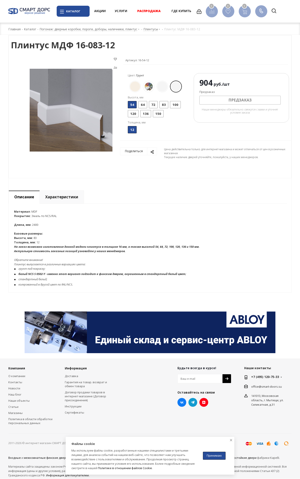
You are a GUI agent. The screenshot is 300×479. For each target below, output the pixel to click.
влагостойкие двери (242, 458)
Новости (14, 388)
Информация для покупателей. (67, 475)
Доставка (71, 376)
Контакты (15, 382)
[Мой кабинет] (199, 11)
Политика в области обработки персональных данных (30, 421)
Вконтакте (181, 402)
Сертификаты (74, 412)
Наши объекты (19, 401)
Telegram (192, 402)
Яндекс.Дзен (203, 402)
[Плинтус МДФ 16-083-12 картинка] (71, 110)
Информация (76, 368)
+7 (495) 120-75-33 (265, 377)
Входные (14, 458)
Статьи (13, 407)
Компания (16, 368)
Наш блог (14, 394)
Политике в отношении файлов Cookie (125, 468)
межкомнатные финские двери (46, 458)
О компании (16, 376)
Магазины (15, 413)
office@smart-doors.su (266, 387)
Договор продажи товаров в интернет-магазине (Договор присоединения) (85, 396)
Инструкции (73, 406)
